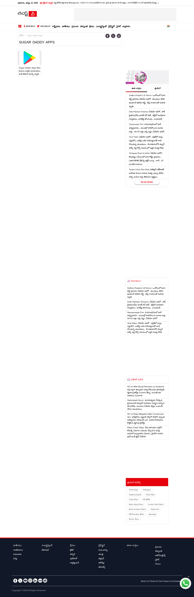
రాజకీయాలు (18, 550)
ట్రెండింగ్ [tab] (158, 88)
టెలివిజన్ (45, 550)
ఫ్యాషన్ (101, 558)
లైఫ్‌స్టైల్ (111, 26)
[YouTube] (25, 580)
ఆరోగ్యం (101, 563)
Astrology (152, 514)
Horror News (134, 519)
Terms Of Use (155, 581)
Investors (177, 581)
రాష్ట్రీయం (56, 26)
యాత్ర (100, 554)
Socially (45, 26)
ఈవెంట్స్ (101, 567)
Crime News (133, 500)
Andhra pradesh (135, 495)
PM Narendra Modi (136, 514)
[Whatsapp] (119, 36)
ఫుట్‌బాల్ (73, 558)
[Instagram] (30, 580)
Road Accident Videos (137, 509)
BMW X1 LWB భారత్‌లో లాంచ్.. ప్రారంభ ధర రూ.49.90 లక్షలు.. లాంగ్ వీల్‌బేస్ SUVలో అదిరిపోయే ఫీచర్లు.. (112, 3)
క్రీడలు (91, 26)
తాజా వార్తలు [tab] (136, 88)
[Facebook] (107, 36)
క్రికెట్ (72, 550)
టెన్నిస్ (72, 554)
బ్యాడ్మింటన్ (74, 563)
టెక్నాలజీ (84, 26)
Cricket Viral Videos (156, 505)
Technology (133, 490)
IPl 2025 (146, 500)
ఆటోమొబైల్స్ (160, 555)
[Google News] (40, 580)
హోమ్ (21, 35)
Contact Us (167, 581)
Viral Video (150, 495)
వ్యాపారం (126, 26)
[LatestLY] (27, 14)
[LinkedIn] (35, 580)
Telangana (147, 490)
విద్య (15, 558)
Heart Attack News (136, 505)
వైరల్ (118, 26)
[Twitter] (113, 36)
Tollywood (155, 509)
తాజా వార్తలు (132, 546)
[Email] (45, 580)
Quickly (30, 26)
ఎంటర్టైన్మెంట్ (101, 26)
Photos (158, 564)
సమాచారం (17, 554)
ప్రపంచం (75, 26)
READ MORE (147, 182)
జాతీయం (66, 26)
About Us (144, 581)
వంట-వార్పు (103, 550)
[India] (168, 26)
